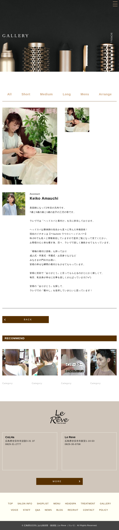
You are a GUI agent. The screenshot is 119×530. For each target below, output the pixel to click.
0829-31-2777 (13, 444)
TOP (10, 503)
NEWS (48, 510)
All (9, 94)
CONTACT (89, 510)
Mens (85, 94)
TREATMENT (88, 503)
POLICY (103, 510)
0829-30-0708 (73, 444)
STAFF (27, 510)
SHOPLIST (43, 503)
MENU (56, 503)
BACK (28, 319)
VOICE (14, 510)
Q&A (37, 510)
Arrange (105, 94)
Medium (46, 94)
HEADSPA (70, 503)
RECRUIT (73, 510)
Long (67, 94)
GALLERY (105, 503)
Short (26, 94)
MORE (57, 481)
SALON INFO (25, 503)
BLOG (59, 510)
